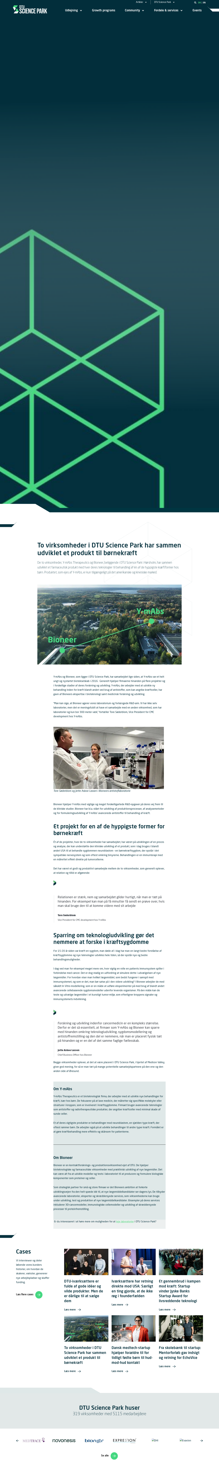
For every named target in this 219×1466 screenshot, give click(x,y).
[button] (195, 2)
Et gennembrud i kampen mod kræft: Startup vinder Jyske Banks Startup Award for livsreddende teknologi (179, 1291)
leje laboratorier (125, 1221)
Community (132, 10)
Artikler (139, 2)
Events (197, 10)
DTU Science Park (162, 2)
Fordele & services (166, 10)
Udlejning (71, 10)
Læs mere (70, 1310)
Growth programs (103, 10)
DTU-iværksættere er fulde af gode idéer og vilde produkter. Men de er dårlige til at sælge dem (83, 1291)
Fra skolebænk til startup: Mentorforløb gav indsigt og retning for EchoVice (180, 1353)
